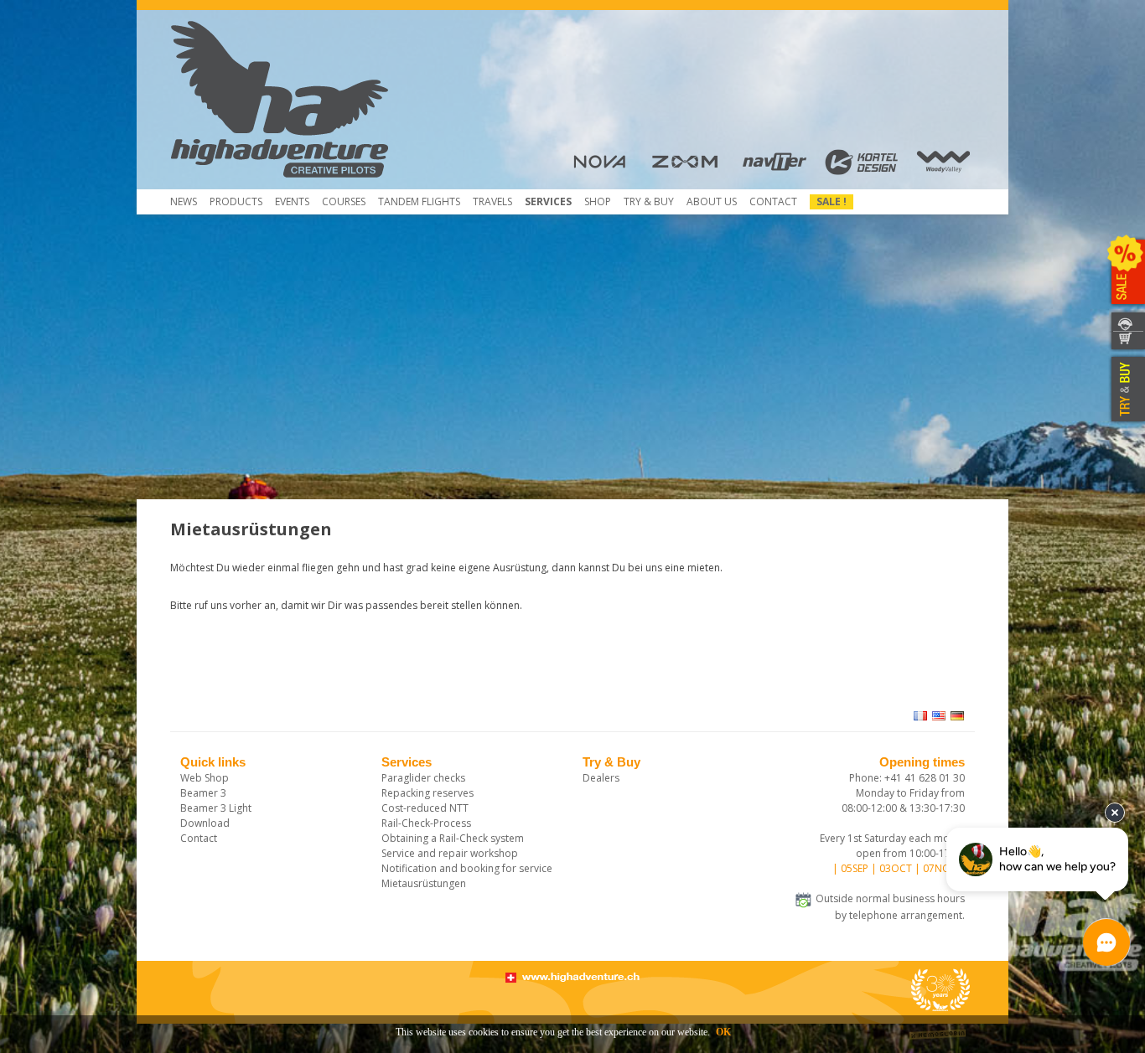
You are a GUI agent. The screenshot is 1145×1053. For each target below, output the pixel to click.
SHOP (1126, 341)
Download (205, 823)
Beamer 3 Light (215, 808)
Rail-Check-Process (426, 823)
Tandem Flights (419, 201)
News (183, 201)
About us (711, 201)
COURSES (343, 201)
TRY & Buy (649, 201)
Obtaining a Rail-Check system (452, 838)
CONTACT (1126, 321)
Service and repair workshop (449, 853)
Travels (492, 201)
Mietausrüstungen (423, 883)
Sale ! (831, 201)
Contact (773, 201)
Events (292, 201)
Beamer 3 (203, 793)
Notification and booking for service (466, 868)
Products (236, 201)
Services (548, 201)
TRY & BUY (1126, 389)
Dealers (601, 778)
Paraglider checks (423, 778)
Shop (597, 201)
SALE (1126, 272)
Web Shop (204, 778)
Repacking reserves (427, 793)
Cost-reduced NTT (425, 808)
